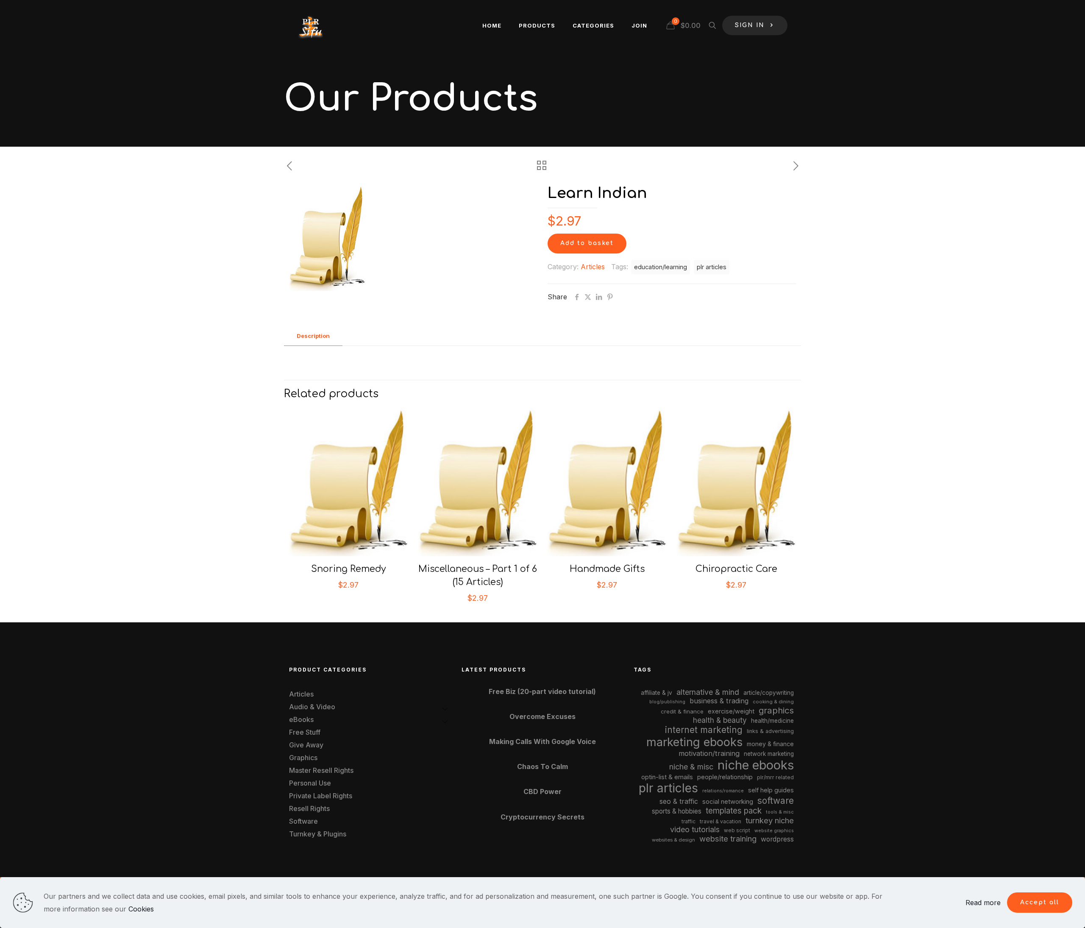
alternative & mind (707, 692)
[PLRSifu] (310, 25)
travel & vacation (720, 821)
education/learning (660, 266)
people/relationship (725, 777)
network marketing (769, 753)
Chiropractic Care (736, 569)
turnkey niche (770, 820)
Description (313, 335)
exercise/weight (731, 711)
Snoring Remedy (348, 569)
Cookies (141, 909)
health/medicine (772, 720)
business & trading (719, 701)
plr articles (711, 266)
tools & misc (780, 812)
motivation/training (709, 753)
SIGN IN (750, 25)
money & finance (770, 743)
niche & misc (691, 766)
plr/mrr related (775, 777)
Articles (593, 266)
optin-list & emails (667, 777)
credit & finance (682, 711)
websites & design (673, 840)
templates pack (734, 811)
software (775, 800)
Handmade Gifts (607, 569)
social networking (727, 801)
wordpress (777, 839)
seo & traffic (678, 801)
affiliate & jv (656, 692)
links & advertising (770, 731)
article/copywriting (768, 692)
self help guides (771, 790)
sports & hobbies (676, 811)
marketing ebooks (694, 742)
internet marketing (704, 730)
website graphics (774, 830)
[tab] (313, 336)
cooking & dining (773, 702)
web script (737, 830)
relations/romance (723, 791)
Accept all (1039, 902)
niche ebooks (756, 765)
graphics (776, 710)
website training (728, 838)
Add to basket (587, 243)
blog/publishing (667, 702)
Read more (983, 902)
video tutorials (695, 829)
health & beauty (720, 720)
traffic (689, 822)
